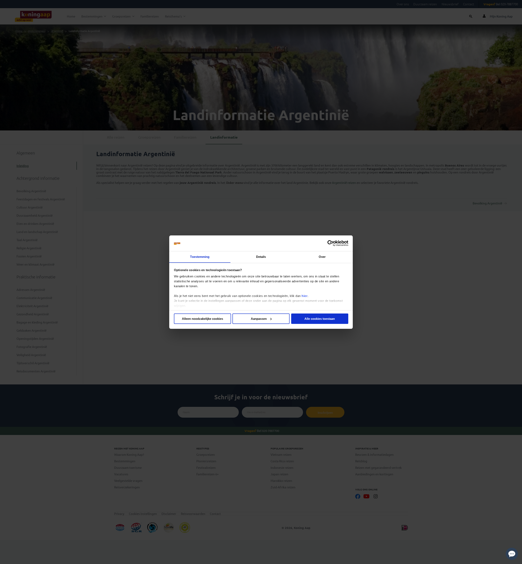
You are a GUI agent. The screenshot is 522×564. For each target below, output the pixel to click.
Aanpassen (259, 318)
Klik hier (283, 560)
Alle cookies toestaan (319, 318)
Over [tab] (322, 256)
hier (304, 296)
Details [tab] (261, 256)
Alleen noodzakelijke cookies (202, 318)
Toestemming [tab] (199, 256)
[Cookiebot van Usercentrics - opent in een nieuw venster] (330, 243)
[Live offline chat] (512, 554)
